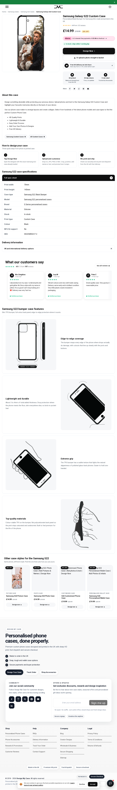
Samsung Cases (13, 12)
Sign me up (98, 703)
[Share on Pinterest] (83, 89)
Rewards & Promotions (14, 746)
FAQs (35, 734)
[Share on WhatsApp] (79, 89)
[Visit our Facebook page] (11, 699)
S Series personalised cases (35, 204)
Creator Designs (66, 740)
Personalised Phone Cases (15, 734)
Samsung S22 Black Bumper (35, 194)
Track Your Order (39, 746)
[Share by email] (88, 89)
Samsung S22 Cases (27, 12)
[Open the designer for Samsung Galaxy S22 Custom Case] (30, 43)
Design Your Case (14, 672)
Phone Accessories (12, 740)
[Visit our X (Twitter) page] (25, 699)
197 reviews (81, 25)
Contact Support (39, 752)
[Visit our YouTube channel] (38, 699)
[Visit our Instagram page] (18, 699)
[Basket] (110, 6)
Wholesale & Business (68, 746)
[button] (7, 7)
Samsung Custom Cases (15, 137)
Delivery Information (40, 740)
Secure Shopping (66, 752)
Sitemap (63, 758)
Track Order (31, 672)
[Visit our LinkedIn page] (11, 706)
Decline (82, 784)
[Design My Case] (58, 6)
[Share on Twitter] (74, 89)
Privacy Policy (93, 734)
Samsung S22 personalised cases (38, 199)
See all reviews (102, 266)
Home (4, 12)
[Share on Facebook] (70, 89)
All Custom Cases (36, 137)
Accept (92, 784)
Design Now (88, 51)
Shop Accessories (48, 672)
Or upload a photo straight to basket (90, 58)
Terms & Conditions (95, 740)
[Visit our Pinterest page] (31, 699)
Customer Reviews (12, 752)
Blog (62, 734)
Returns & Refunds (94, 746)
